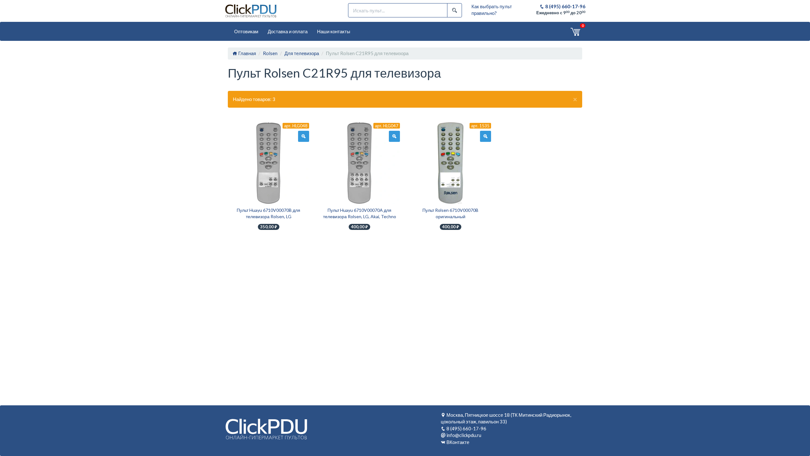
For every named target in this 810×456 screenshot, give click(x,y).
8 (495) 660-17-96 (564, 6)
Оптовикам (246, 31)
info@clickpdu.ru (463, 435)
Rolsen (270, 53)
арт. (296, 125)
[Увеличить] (303, 136)
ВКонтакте (457, 442)
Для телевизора (301, 53)
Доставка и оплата (288, 31)
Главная (246, 53)
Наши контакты (333, 31)
